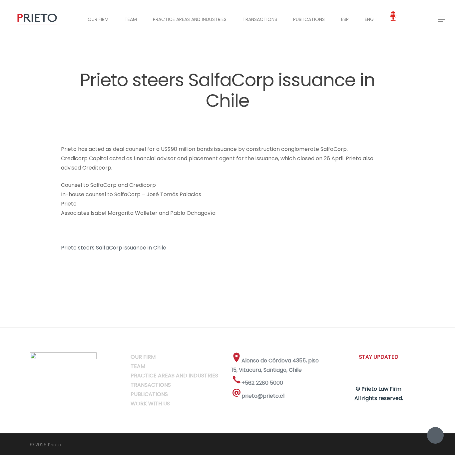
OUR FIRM (98, 19)
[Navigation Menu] (442, 19)
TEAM (131, 19)
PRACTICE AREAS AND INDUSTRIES (190, 19)
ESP (345, 19)
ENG (369, 19)
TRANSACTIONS (259, 19)
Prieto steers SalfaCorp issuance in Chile (113, 247)
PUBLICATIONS (309, 19)
